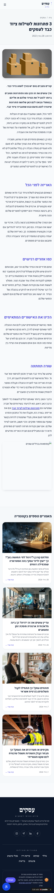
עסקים (43, 17)
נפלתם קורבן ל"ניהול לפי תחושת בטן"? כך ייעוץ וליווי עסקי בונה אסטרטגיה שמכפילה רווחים (27, 561)
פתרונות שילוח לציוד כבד (26, 408)
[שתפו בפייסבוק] (37, 833)
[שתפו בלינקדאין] (30, 833)
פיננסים (32, 861)
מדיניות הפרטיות (25, 882)
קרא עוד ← (9, 580)
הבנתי (10, 879)
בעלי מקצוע (12, 856)
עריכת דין (25, 856)
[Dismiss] (50, 889)
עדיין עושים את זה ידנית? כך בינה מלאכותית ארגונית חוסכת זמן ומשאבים (30, 626)
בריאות (22, 861)
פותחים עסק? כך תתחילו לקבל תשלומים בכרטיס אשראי (31, 690)
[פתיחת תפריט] (4, 4)
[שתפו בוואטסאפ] (23, 833)
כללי (44, 856)
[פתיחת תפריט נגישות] (6, 887)
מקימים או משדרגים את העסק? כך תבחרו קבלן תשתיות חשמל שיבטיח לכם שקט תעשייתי (29, 753)
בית (50, 17)
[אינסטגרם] (17, 833)
